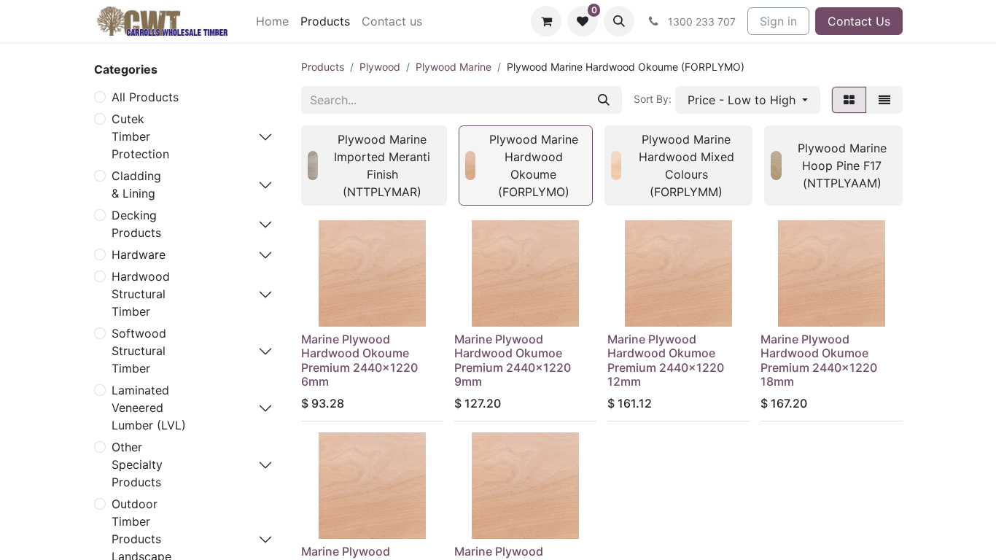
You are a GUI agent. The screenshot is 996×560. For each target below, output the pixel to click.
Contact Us (859, 21)
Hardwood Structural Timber (141, 294)
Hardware (139, 254)
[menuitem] (272, 21)
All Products (145, 97)
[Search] (603, 100)
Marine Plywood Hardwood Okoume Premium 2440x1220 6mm (359, 360)
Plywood (379, 67)
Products (322, 67)
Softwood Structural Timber (139, 351)
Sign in (778, 21)
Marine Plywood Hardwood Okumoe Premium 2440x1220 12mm (665, 360)
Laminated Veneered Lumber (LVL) (149, 407)
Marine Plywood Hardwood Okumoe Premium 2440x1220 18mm (818, 360)
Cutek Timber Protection (140, 136)
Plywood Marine (453, 67)
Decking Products (136, 224)
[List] (884, 100)
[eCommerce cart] (546, 21)
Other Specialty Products (137, 464)
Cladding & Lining (136, 184)
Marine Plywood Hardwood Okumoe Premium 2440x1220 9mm (512, 360)
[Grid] (849, 100)
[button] (619, 21)
